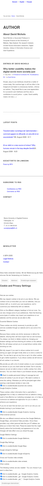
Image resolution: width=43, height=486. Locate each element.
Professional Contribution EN (21, 74)
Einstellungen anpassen (28, 280)
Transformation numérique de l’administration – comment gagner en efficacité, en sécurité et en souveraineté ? (21, 133)
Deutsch (14, 2)
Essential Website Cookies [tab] (9, 321)
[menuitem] (15, 1)
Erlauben (5, 280)
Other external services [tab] (7, 414)
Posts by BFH (8, 164)
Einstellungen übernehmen (10, 483)
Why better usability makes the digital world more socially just (19, 70)
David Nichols (11, 77)
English (22, 2)
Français (29, 2)
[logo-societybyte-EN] (17, 8)
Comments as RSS (13, 191)
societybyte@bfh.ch (10, 228)
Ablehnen (14, 280)
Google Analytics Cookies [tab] (8, 388)
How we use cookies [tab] (7, 295)
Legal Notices (8, 258)
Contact (6, 261)
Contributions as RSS (14, 189)
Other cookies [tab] (4, 464)
